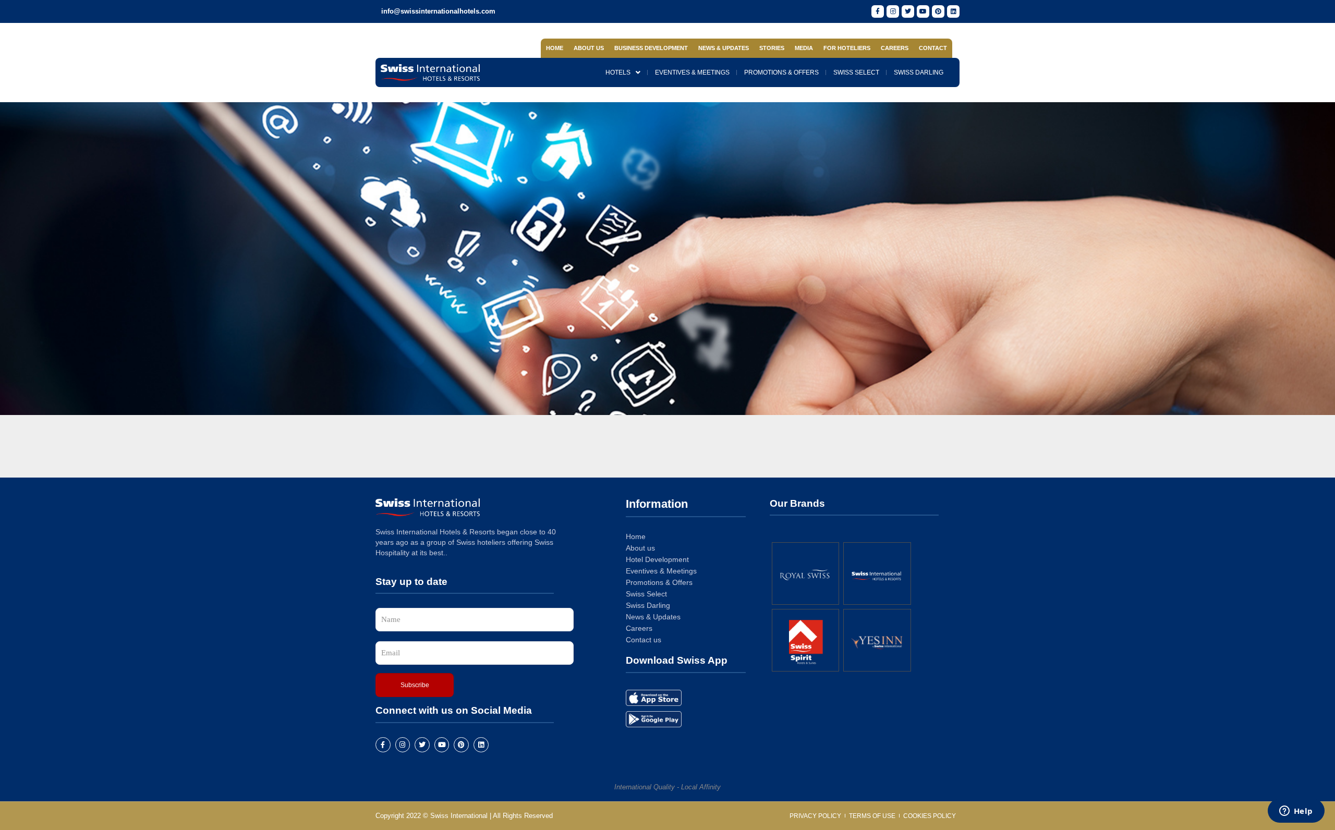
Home (554, 48)
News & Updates (723, 48)
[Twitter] (908, 11)
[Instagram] (893, 11)
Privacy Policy (815, 816)
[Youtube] (923, 11)
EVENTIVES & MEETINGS (692, 72)
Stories (771, 48)
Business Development (651, 48)
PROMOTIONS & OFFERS (781, 72)
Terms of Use (872, 816)
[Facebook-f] (877, 11)
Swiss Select (856, 72)
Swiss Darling (918, 72)
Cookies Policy (929, 816)
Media (804, 48)
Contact (933, 48)
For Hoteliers (846, 48)
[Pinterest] (938, 11)
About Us (589, 48)
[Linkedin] (953, 11)
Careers (894, 48)
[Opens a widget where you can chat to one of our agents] (1296, 812)
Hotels (617, 72)
